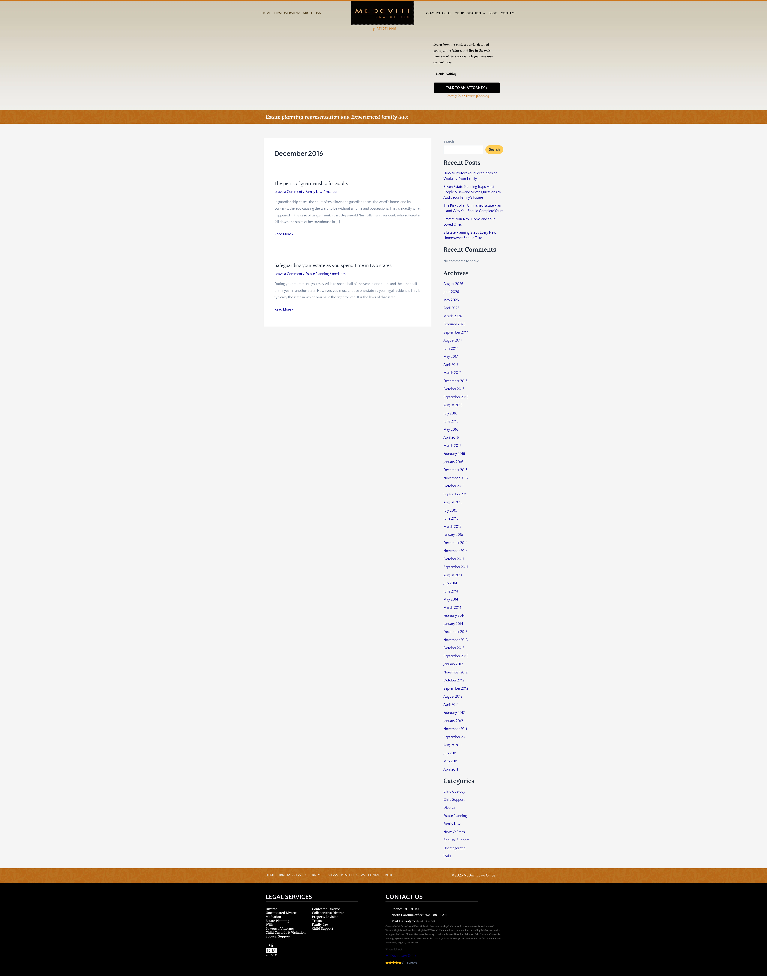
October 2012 (453, 680)
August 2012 (452, 697)
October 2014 (453, 559)
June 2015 (450, 519)
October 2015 (453, 486)
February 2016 (454, 454)
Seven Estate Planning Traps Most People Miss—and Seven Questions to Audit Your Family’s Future (472, 192)
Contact (508, 13)
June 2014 (450, 592)
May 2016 (450, 430)
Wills (447, 856)
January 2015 (453, 535)
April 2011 (450, 770)
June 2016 (450, 421)
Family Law (314, 192)
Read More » (284, 233)
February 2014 (454, 616)
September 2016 (455, 397)
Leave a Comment (288, 192)
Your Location (468, 13)
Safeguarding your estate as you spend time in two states (333, 265)
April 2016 (451, 438)
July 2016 (450, 413)
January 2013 (453, 664)
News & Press (454, 832)
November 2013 (455, 640)
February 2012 (454, 713)
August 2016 (453, 405)
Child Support (454, 800)
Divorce (449, 808)
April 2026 (451, 308)
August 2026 (453, 284)
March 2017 (452, 373)
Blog (493, 13)
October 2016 (453, 389)
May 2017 (450, 357)
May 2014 (450, 600)
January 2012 (453, 721)
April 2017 (450, 365)
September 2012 (455, 689)
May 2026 (451, 300)
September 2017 (455, 333)
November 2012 (455, 672)
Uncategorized (454, 848)
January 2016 (453, 462)
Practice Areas (438, 13)
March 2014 (452, 608)
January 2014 (453, 624)
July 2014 (450, 583)
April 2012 (451, 705)
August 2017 (452, 341)
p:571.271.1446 (384, 29)
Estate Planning (317, 274)
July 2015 (450, 511)
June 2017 (450, 349)
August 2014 (452, 575)
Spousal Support (456, 840)
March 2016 (452, 446)
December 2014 (455, 543)
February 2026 (454, 324)
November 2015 (455, 478)
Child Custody (454, 792)
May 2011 (450, 761)
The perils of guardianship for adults (311, 183)
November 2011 (455, 729)
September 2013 (455, 656)
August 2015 (453, 502)
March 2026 (452, 316)
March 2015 (452, 527)
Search (448, 142)
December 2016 (455, 381)
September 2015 (455, 494)
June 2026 (451, 292)
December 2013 (455, 632)
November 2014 (455, 551)
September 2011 (455, 737)
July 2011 (449, 753)
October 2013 (453, 648)
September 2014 (455, 567)
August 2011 (452, 745)
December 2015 (455, 470)
